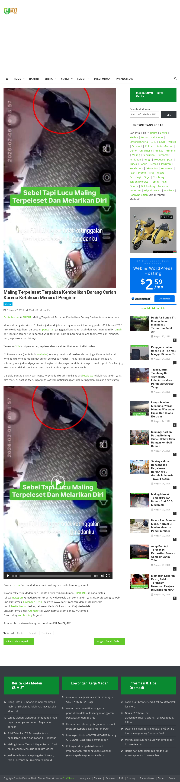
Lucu (153, 141)
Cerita (65, 78)
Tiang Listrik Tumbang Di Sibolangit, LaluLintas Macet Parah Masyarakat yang (163, 378)
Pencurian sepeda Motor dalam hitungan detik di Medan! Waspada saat (21, 641)
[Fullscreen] (108, 576)
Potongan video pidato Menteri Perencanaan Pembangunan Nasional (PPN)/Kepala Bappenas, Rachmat (88, 751)
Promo (142, 172)
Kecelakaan (136, 168)
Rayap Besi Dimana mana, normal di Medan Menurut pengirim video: (163, 526)
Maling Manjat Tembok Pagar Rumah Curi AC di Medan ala (162, 500)
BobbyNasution (139, 195)
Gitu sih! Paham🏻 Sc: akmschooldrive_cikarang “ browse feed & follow (149, 717)
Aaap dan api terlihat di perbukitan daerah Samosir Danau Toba (163, 553)
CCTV (17, 346)
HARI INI (81, 593)
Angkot (159, 150)
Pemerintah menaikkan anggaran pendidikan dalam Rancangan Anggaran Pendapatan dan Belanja (90, 713)
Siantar (134, 186)
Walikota (169, 190)
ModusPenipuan (163, 159)
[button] (58, 482)
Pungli (147, 159)
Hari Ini (34, 78)
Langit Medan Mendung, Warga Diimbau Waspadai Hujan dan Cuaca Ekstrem (163, 409)
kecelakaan (88, 375)
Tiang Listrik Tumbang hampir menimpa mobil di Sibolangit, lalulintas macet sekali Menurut (32, 706)
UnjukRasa (145, 150)
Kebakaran (167, 168)
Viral (151, 172)
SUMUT (81, 78)
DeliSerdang (148, 186)
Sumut (32, 633)
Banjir (143, 164)
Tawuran (166, 164)
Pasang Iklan (124, 78)
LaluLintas (157, 137)
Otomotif (33, 610)
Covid (162, 141)
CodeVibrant (68, 778)
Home (17, 78)
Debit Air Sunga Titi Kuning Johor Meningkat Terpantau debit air (163, 324)
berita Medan (19, 606)
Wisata (161, 172)
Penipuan (135, 159)
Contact (172, 778)
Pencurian (149, 155)
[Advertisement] (90, 48)
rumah (118, 329)
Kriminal (171, 150)
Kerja (39, 602)
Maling (136, 155)
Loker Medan (102, 78)
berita (16, 585)
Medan (15, 317)
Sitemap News (147, 778)
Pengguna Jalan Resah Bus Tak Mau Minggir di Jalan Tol (163, 351)
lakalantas (152, 168)
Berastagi (135, 177)
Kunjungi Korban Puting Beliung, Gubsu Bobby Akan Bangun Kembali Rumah (163, 439)
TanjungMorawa (139, 181)
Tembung (46, 633)
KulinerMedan (164, 146)
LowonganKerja (139, 141)
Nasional (163, 186)
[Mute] (102, 576)
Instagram (18, 597)
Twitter (97, 778)
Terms (161, 778)
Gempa (154, 164)
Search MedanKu (140, 109)
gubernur (135, 190)
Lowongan (29, 602)
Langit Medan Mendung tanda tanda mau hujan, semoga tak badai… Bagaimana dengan (32, 722)
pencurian (48, 329)
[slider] (55, 576)
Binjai (147, 177)
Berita (48, 78)
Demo (133, 150)
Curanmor (163, 155)
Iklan (132, 172)
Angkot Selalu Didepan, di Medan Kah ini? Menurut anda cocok (111, 641)
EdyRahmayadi (152, 190)
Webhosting (25, 615)
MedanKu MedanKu (39, 310)
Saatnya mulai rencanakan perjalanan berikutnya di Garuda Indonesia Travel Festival (162, 470)
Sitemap (131, 778)
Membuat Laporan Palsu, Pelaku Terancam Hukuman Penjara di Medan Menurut (163, 582)
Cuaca (133, 164)
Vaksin (172, 141)
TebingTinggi (159, 181)
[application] (58, 482)
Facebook (110, 778)
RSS (121, 778)
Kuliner (149, 146)
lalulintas (42, 354)
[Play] (8, 576)
